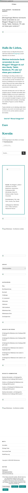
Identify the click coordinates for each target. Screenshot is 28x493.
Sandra (4, 387)
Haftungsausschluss (7, 472)
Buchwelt (4, 292)
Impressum (5, 470)
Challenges (5, 295)
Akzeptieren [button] (22, 486)
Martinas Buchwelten (7, 377)
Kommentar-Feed (6, 451)
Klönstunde (5, 301)
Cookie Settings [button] (6, 486)
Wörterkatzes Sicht (7, 313)
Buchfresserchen (8, 141)
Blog (3, 286)
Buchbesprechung (6, 289)
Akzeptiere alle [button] (14, 486)
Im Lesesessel (5, 298)
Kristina (4, 382)
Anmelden (4, 445)
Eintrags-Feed (5, 448)
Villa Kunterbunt (6, 307)
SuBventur (4, 304)
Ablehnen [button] (5, 489)
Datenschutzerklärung (7, 473)
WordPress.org (6, 454)
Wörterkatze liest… (7, 310)
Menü (14, 4)
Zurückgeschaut (6, 316)
